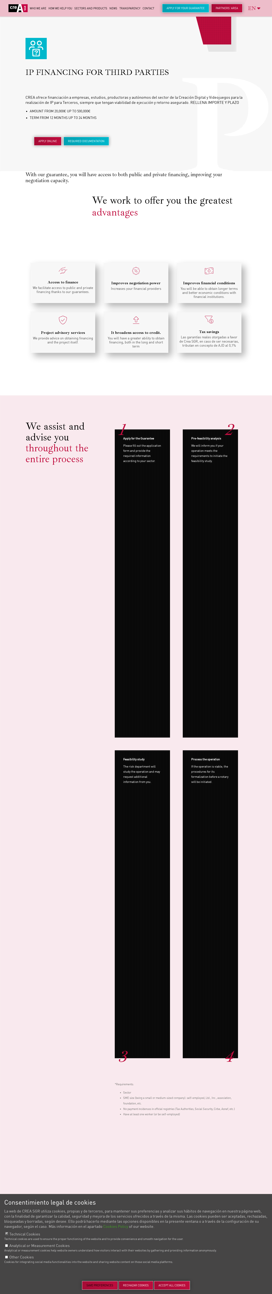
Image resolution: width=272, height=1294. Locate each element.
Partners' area (227, 8)
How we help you (60, 8)
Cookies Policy (115, 1226)
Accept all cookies (172, 1285)
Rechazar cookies (136, 1285)
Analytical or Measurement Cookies (39, 1245)
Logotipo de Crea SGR (18, 8)
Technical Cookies (24, 1234)
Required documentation (86, 141)
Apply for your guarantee (186, 8)
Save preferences (99, 1285)
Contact (148, 8)
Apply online (47, 141)
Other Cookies (21, 1257)
